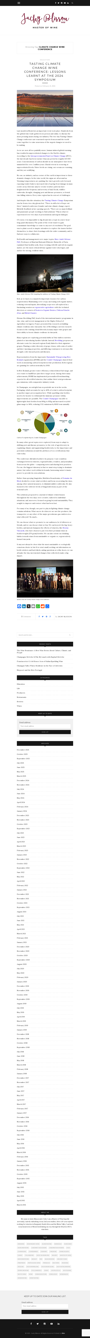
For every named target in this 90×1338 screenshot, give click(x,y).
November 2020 (23, 951)
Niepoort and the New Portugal (29, 670)
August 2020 (22, 964)
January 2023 (22, 855)
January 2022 (22, 890)
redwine (65, 1263)
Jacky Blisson (65, 617)
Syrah (46, 1270)
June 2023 (20, 837)
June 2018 (20, 1056)
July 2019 (20, 1008)
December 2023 (23, 815)
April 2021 (21, 929)
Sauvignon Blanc (47, 1266)
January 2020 (22, 982)
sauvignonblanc (33, 1266)
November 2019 (23, 990)
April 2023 (21, 842)
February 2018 (22, 1069)
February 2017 (22, 1109)
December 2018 (23, 1034)
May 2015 (20, 1196)
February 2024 (22, 807)
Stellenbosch (36, 1270)
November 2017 (23, 1082)
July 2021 (20, 916)
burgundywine (23, 1247)
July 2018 (20, 1052)
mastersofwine (23, 1259)
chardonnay (33, 1251)
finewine (53, 1251)
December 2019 (23, 986)
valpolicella (55, 1270)
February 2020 (22, 977)
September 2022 (23, 868)
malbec (54, 1255)
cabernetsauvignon (56, 1247)
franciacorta (64, 1251)
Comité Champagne (54, 360)
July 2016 (20, 1135)
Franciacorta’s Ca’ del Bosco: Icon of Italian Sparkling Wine (40, 661)
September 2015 (23, 1179)
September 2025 (23, 759)
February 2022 (22, 885)
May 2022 (20, 877)
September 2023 (23, 829)
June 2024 (20, 794)
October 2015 (22, 1174)
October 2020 (22, 955)
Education (45, 60)
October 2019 (22, 995)
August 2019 (21, 1004)
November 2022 (23, 859)
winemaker (64, 1274)
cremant (44, 1251)
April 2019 (21, 1017)
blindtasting (47, 1244)
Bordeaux (58, 1244)
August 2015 (21, 1183)
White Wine (22, 1274)
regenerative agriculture (44, 307)
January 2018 (22, 1074)
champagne (22, 1251)
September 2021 (23, 907)
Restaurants (21, 697)
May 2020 (20, 973)
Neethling (59, 340)
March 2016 (21, 1152)
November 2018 (23, 1039)
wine (31, 1274)
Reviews (20, 702)
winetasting (34, 1278)
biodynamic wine (33, 1244)
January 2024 (22, 811)
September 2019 (23, 999)
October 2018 (22, 1043)
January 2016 (22, 1161)
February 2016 (22, 1157)
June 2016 (20, 1139)
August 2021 (21, 912)
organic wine (62, 1259)
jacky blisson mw (43, 1255)
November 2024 (23, 785)
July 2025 (20, 763)
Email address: (25, 722)
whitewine (67, 1270)
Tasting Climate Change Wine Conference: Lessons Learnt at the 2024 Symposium (45, 71)
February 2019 (22, 1025)
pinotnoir (21, 1263)
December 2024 (23, 780)
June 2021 (20, 920)
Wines (19, 706)
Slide (63, 1333)
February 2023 (22, 850)
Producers (21, 693)
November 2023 (23, 820)
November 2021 (23, 899)
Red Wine (56, 1263)
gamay (20, 1255)
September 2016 (23, 1130)
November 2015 (23, 1170)
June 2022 (20, 872)
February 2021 (22, 938)
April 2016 (21, 1148)
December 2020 (23, 947)
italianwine (29, 1255)
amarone (21, 1244)
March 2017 (21, 1104)
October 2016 (22, 1126)
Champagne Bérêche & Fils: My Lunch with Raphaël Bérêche (40, 657)
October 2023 (22, 824)
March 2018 (21, 1065)
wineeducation (41, 1274)
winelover (53, 1274)
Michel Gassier (30, 313)
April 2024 (21, 802)
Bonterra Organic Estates (46, 310)
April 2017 (21, 1100)
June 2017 (20, 1091)
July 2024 (20, 789)
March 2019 (21, 1021)
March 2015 (21, 1205)
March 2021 (21, 934)
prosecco (46, 1263)
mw (41, 1259)
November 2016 (23, 1122)
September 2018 (23, 1047)
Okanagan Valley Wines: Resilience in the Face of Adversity (39, 666)
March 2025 (21, 776)
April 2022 (21, 881)
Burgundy (68, 1244)
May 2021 (20, 925)
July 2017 (20, 1087)
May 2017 (20, 1095)
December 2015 (23, 1165)
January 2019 (22, 1030)
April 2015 (21, 1200)
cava (68, 1247)
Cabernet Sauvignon (39, 1247)
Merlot (34, 1259)
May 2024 (20, 798)
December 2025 (23, 750)
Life (18, 688)
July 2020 (20, 969)
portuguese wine (34, 1263)
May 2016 (20, 1144)
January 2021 (22, 942)
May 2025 (20, 772)
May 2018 (20, 1060)
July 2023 (20, 833)
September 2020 (23, 960)
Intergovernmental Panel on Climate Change (48, 156)
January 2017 (22, 1113)
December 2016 (23, 1117)
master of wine (65, 1255)
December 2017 (23, 1078)
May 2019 (20, 1012)
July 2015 (20, 1187)
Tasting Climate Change (54, 200)
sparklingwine (23, 1270)
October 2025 (22, 754)
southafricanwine (63, 1266)
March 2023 (21, 846)
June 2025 (20, 767)
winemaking (22, 1278)
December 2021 (23, 894)
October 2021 (22, 903)
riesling (21, 1266)
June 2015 (20, 1192)
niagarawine (49, 1259)
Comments (26, 616)
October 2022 (22, 864)
